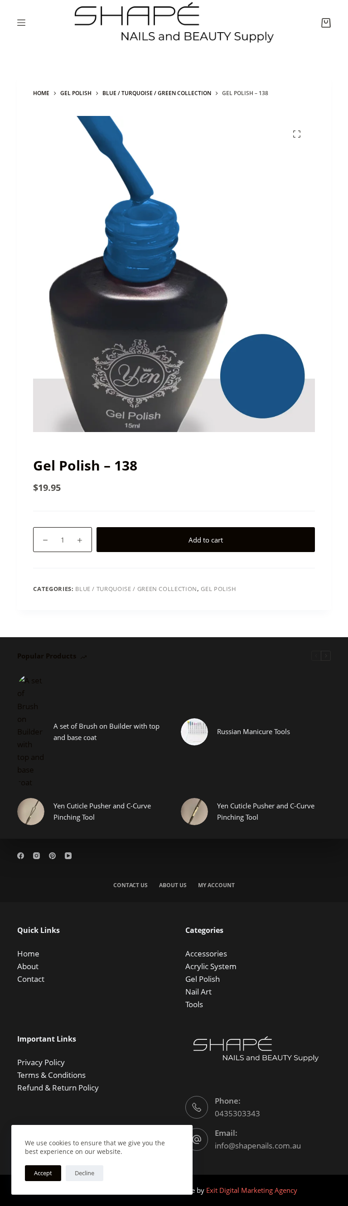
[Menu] (21, 23)
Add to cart (205, 539)
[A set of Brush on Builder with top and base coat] (30, 731)
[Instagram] (36, 855)
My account (216, 885)
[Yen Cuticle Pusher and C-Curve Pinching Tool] (30, 811)
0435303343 (237, 1113)
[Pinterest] (52, 855)
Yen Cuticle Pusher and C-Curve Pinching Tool (102, 811)
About (28, 966)
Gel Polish (219, 589)
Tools (194, 1004)
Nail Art (198, 991)
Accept (43, 1173)
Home (28, 953)
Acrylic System (211, 966)
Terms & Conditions (51, 1075)
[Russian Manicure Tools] (194, 731)
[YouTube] (68, 855)
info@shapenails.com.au (258, 1145)
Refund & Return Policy (58, 1087)
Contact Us (130, 885)
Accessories (206, 953)
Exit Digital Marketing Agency (252, 1190)
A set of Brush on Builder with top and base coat (106, 731)
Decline (84, 1173)
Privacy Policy (41, 1062)
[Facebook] (20, 855)
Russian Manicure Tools (253, 731)
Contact (30, 979)
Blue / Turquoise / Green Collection (136, 589)
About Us (173, 885)
